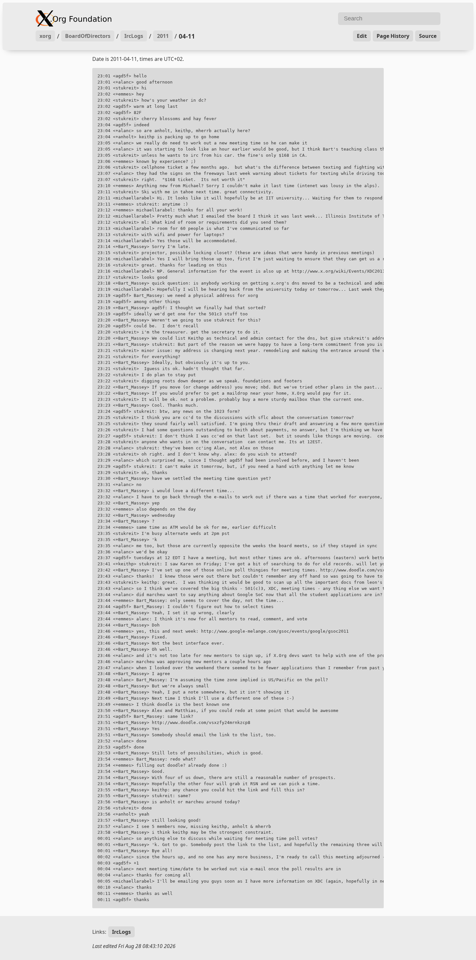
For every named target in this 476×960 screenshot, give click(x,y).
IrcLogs (133, 36)
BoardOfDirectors (87, 36)
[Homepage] (136, 18)
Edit (362, 36)
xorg (45, 36)
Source (427, 36)
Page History (393, 36)
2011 (163, 36)
